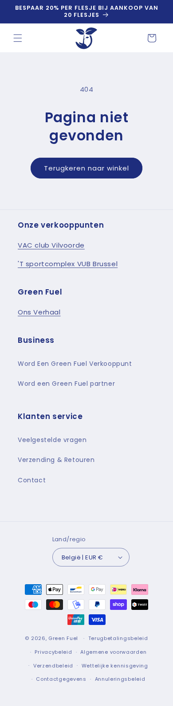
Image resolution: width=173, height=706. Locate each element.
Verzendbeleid (53, 665)
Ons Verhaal (39, 312)
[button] (18, 38)
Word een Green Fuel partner (66, 383)
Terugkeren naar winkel (86, 168)
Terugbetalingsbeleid (118, 638)
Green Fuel (63, 638)
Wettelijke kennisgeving (115, 665)
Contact (32, 480)
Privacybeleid (53, 652)
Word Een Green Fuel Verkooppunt (75, 363)
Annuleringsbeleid (120, 679)
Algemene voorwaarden (113, 652)
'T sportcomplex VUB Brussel (68, 263)
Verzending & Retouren (56, 459)
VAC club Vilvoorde (51, 245)
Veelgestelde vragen (52, 439)
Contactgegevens (61, 679)
